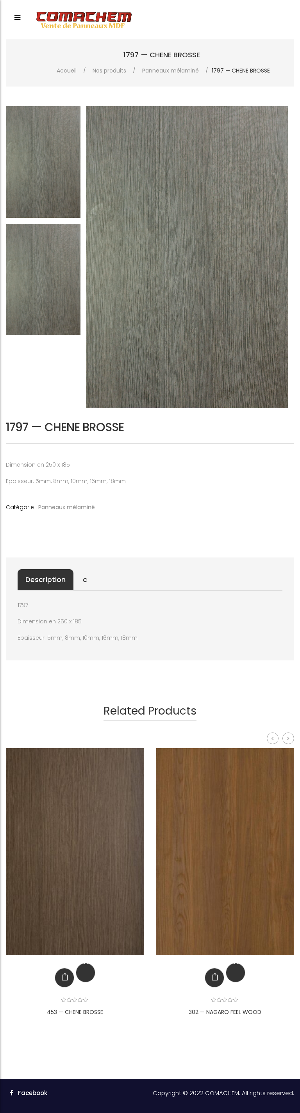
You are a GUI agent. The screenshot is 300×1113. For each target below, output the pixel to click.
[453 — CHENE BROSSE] (75, 851)
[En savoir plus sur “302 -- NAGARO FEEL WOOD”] (208, 977)
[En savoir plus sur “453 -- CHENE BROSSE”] (58, 977)
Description (45, 579)
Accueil (67, 70)
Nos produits (109, 70)
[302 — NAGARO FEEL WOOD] (225, 851)
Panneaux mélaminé (170, 70)
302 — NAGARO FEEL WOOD (225, 1012)
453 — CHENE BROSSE (75, 1012)
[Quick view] (85, 972)
